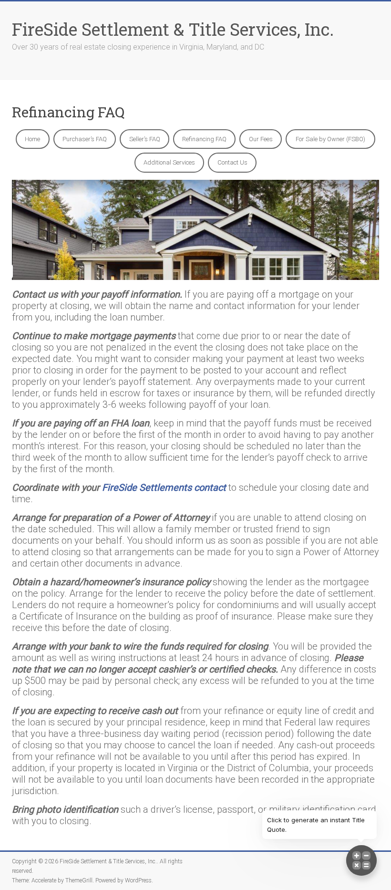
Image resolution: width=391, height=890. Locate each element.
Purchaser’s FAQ (84, 139)
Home (32, 139)
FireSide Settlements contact (164, 487)
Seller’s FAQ (144, 139)
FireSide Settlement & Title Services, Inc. (173, 29)
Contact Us (232, 162)
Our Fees (261, 139)
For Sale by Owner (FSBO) (330, 139)
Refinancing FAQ (204, 139)
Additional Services (169, 162)
